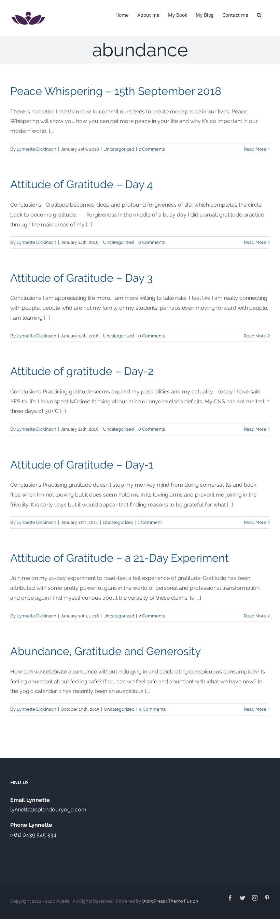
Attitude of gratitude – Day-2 (82, 371)
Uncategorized (118, 149)
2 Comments (152, 149)
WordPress (153, 901)
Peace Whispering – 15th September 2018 (115, 91)
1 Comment (150, 522)
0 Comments (151, 242)
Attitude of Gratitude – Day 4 (81, 184)
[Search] (259, 14)
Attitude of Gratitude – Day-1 (81, 464)
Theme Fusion (183, 901)
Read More (255, 149)
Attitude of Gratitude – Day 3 (81, 277)
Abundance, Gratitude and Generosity (105, 651)
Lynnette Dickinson (36, 149)
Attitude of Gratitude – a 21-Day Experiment (119, 558)
